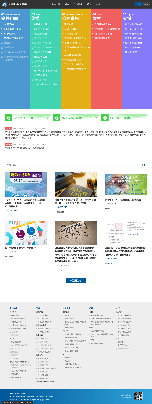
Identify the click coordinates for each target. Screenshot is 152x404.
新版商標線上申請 (12, 28)
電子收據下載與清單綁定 (45, 70)
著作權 (91, 340)
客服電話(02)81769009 (17, 400)
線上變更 (13, 338)
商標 (91, 327)
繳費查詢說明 (40, 56)
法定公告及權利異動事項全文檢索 (75, 323)
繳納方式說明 (43, 318)
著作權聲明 (49, 396)
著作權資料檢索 (102, 38)
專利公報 (68, 24)
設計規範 (121, 342)
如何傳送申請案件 (133, 33)
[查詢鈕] (144, 165)
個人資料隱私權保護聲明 (17, 396)
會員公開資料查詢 (71, 344)
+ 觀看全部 (76, 280)
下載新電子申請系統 (13, 38)
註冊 (146, 4)
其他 (64, 354)
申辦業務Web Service (19, 328)
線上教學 (119, 312)
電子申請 (13, 312)
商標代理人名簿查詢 (74, 64)
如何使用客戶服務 (124, 328)
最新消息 (67, 357)
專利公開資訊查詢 (72, 59)
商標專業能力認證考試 (75, 68)
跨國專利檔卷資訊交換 (75, 38)
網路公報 (66, 312)
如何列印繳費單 (132, 47)
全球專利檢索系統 (103, 24)
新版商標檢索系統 (103, 33)
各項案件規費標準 (44, 322)
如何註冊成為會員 (133, 24)
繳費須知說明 (40, 24)
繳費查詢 (39, 355)
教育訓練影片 (16, 377)
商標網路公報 (70, 33)
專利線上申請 (10, 33)
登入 (138, 4)
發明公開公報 (70, 28)
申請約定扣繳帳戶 (44, 332)
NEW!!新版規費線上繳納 (45, 84)
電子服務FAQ (131, 51)
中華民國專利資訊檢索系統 (107, 28)
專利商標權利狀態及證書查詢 (77, 49)
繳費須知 (39, 312)
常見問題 (14, 374)
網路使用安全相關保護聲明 (35, 396)
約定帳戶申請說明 (42, 28)
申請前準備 (9, 24)
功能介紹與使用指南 (18, 370)
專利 (91, 312)
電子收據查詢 (40, 75)
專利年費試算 (43, 375)
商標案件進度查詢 (72, 42)
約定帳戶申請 (41, 325)
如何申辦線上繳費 (133, 42)
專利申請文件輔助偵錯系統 (19, 361)
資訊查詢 (66, 331)
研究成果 (67, 361)
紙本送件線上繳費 (42, 51)
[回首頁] (14, 4)
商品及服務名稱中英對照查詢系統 (102, 335)
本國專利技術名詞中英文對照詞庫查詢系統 (102, 323)
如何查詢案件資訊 (133, 38)
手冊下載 (14, 358)
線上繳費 (39, 335)
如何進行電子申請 (133, 28)
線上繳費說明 (40, 33)
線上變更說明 (16, 342)
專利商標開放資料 (72, 55)
